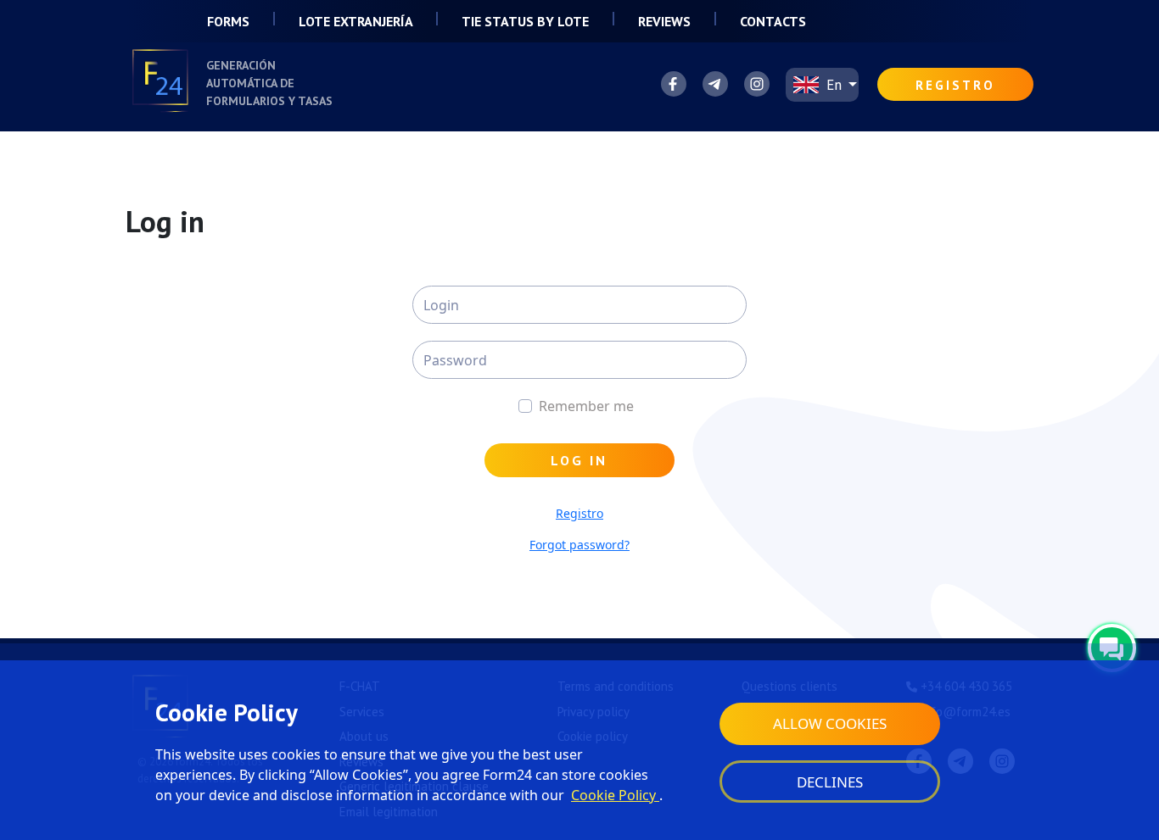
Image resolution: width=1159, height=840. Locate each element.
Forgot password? (579, 545)
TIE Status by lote (527, 21)
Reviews (664, 21)
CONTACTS (773, 21)
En (834, 84)
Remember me (586, 406)
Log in (579, 460)
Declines (830, 782)
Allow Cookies (830, 723)
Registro (579, 513)
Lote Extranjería (357, 21)
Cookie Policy (615, 795)
